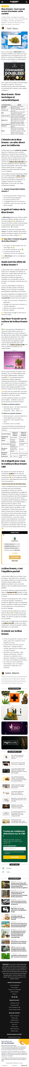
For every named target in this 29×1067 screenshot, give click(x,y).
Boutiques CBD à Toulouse (14, 1037)
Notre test (15, 560)
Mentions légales (14, 991)
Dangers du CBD (14, 1020)
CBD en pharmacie (14, 1028)
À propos (14, 994)
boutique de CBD (12, 592)
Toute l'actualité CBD (14, 985)
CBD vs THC (14, 1024)
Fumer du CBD (14, 1026)
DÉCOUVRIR (15, 557)
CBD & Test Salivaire (14, 1015)
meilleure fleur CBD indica (16, 161)
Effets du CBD (15, 1018)
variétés (11, 473)
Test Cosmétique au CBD (14, 1007)
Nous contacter (14, 987)
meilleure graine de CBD (17, 344)
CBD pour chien (14, 1031)
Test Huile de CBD (15, 1005)
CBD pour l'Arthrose (14, 1022)
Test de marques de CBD (14, 1009)
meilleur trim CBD (8, 623)
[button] (2, 2)
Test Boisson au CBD (14, 1003)
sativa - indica (20, 176)
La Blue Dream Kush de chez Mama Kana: (13, 484)
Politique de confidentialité (14, 989)
